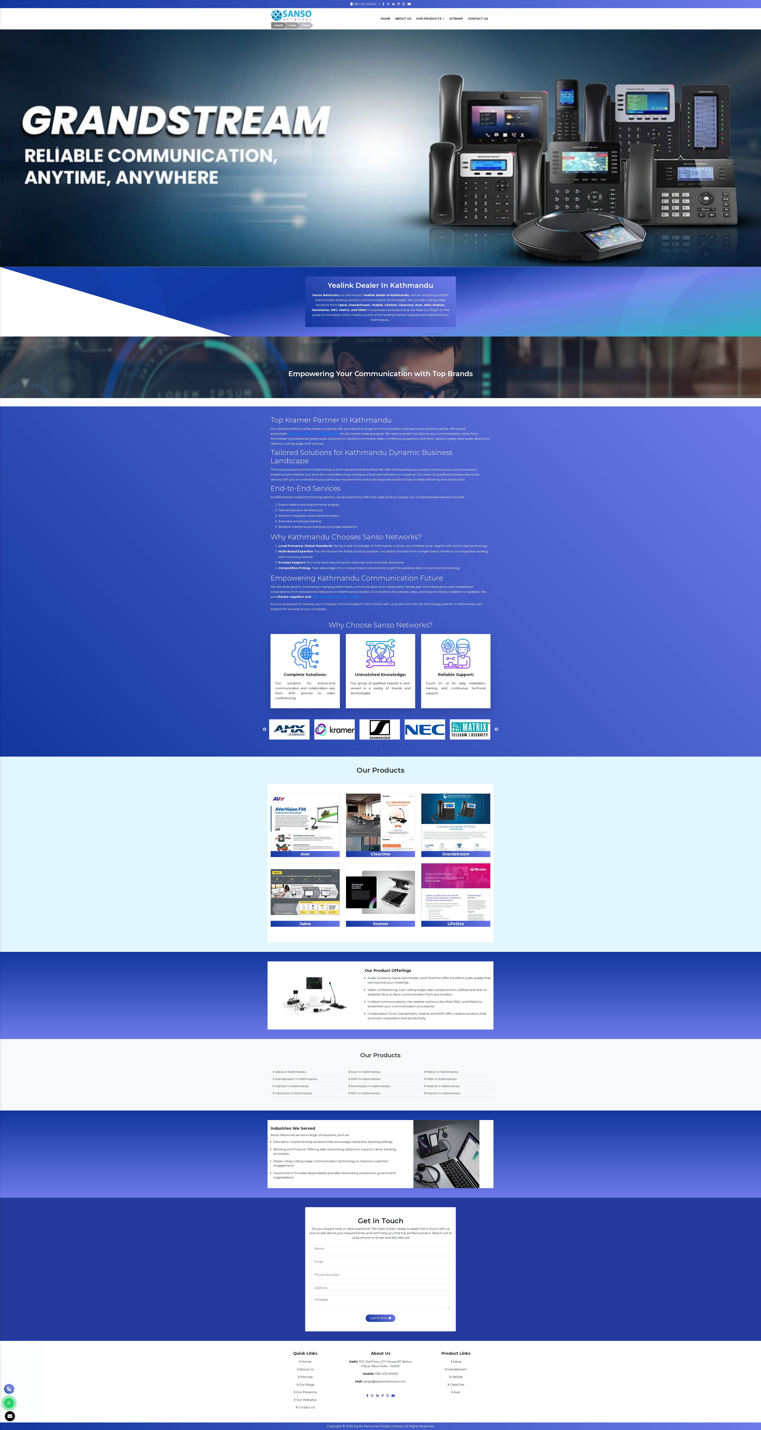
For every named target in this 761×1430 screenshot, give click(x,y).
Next (496, 729)
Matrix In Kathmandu (442, 1072)
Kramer (380, 923)
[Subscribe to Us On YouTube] (409, 4)
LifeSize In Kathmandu (291, 1086)
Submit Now (379, 1318)
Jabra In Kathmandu (290, 1072)
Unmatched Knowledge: (380, 674)
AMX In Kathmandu (365, 1079)
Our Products (429, 18)
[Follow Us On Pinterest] (399, 4)
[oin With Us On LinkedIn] (393, 4)
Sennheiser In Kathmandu (370, 1086)
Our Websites (306, 1400)
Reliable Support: (456, 674)
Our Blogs (306, 1384)
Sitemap (456, 18)
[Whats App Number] (9, 1403)
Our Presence (306, 1392)
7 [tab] (383, 744)
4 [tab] (366, 744)
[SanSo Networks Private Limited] (292, 18)
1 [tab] (348, 744)
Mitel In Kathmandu (441, 1079)
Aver (305, 854)
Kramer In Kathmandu (443, 1093)
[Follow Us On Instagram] (403, 4)
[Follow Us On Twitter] (388, 4)
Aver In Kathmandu (365, 1072)
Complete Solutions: (305, 674)
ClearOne (380, 854)
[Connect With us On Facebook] (383, 4)
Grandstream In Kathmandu (295, 1079)
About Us (403, 18)
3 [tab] (360, 744)
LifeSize (455, 923)
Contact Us (478, 18)
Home (385, 18)
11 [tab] (407, 744)
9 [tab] (395, 744)
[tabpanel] (380, 371)
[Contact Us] (9, 1387)
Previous (265, 729)
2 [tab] (354, 744)
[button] (57, 148)
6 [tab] (378, 744)
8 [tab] (389, 744)
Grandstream (455, 854)
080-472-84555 (364, 4)
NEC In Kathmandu (365, 1093)
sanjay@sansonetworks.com (384, 1381)
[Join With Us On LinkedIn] (377, 1396)
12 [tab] (413, 744)
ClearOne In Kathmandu (293, 1093)
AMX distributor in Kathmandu (336, 597)
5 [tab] (372, 744)
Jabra (305, 923)
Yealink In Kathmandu (443, 1086)
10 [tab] (401, 744)
